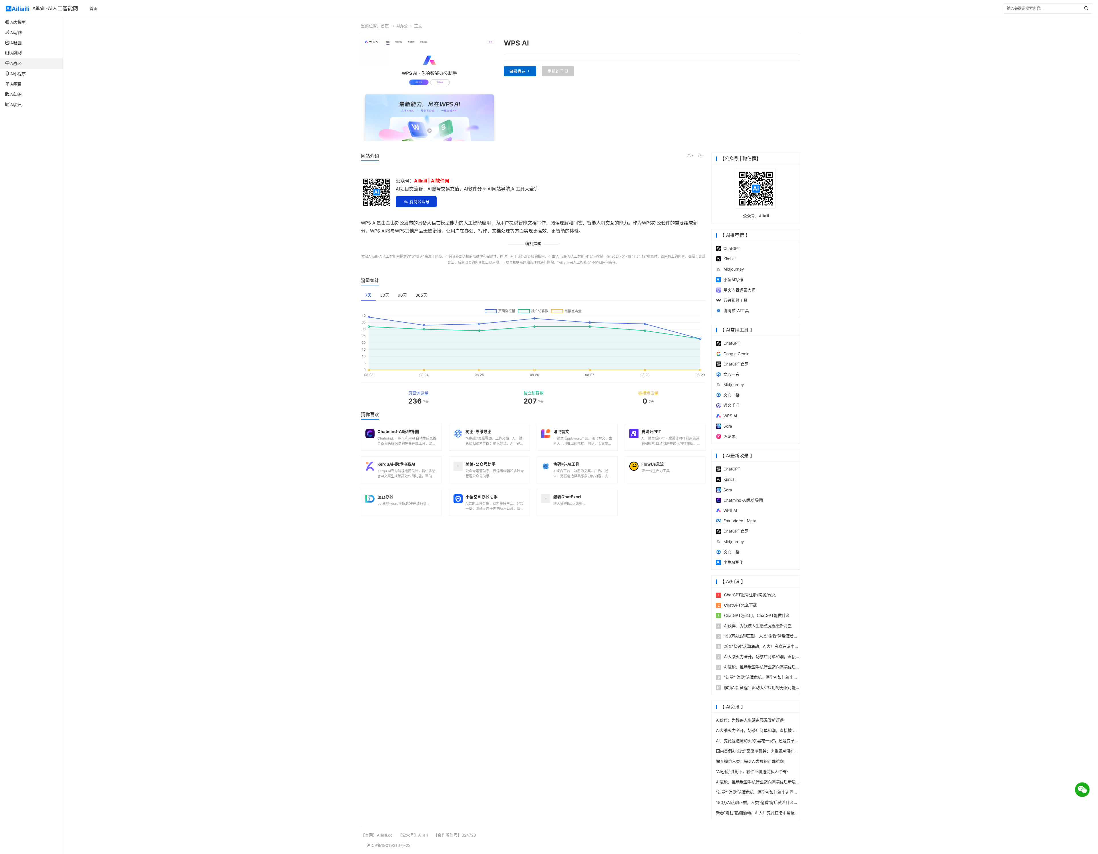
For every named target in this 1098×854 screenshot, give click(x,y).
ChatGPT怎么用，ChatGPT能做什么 (753, 615)
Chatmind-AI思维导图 (743, 500)
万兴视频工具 (735, 300)
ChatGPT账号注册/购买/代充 (747, 594)
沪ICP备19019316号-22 (388, 845)
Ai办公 (402, 25)
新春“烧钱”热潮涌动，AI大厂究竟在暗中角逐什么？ (766, 646)
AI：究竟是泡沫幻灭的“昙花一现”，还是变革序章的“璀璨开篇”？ (773, 740)
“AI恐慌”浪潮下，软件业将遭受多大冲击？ (753, 771)
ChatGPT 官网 (736, 364)
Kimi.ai (729, 258)
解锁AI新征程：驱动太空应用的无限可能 (756, 687)
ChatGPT (731, 248)
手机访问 (556, 71)
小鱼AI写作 (733, 279)
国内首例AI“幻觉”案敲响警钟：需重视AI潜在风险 (759, 750)
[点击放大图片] (429, 89)
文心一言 (731, 374)
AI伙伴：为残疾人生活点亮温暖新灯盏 (754, 625)
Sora (727, 426)
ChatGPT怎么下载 (737, 605)
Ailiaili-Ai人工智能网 (55, 8)
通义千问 (731, 405)
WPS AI (417, 256)
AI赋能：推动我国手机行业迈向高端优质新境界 (763, 666)
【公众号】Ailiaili (413, 835)
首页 (93, 8)
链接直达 (518, 71)
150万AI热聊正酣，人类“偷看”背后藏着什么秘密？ (766, 635)
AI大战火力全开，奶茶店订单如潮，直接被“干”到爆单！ (770, 656)
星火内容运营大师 (739, 289)
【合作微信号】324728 (454, 835)
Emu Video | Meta (739, 520)
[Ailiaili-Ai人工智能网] (17, 8)
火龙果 (729, 436)
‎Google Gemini (736, 353)
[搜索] (1087, 8)
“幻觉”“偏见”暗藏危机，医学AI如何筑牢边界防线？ (766, 677)
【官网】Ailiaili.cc (377, 835)
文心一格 (731, 394)
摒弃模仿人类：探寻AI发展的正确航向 (750, 761)
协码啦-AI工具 (736, 310)
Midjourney (733, 269)
